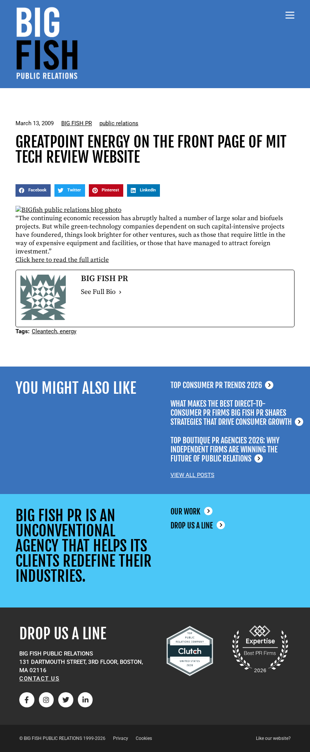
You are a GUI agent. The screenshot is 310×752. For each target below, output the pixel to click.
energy (68, 331)
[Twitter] (65, 699)
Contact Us (39, 678)
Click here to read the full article (62, 260)
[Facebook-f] (26, 699)
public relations (118, 123)
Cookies (144, 738)
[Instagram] (46, 699)
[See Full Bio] (120, 292)
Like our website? (273, 738)
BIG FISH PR (76, 123)
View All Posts (192, 475)
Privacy (120, 738)
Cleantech (44, 331)
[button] (33, 190)
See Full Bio (98, 291)
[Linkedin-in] (85, 699)
